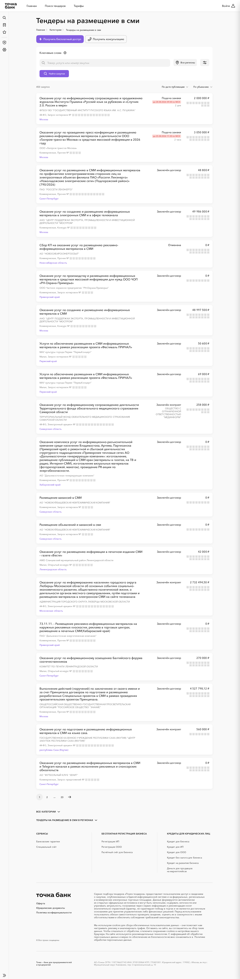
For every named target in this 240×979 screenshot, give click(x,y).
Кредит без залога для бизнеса (184, 857)
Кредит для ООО (176, 852)
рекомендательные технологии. (150, 934)
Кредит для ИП (175, 846)
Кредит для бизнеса (178, 841)
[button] (185, 62)
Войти (226, 5)
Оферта (40, 903)
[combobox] (175, 86)
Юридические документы (50, 907)
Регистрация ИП (110, 841)
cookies (116, 925)
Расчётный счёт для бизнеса (117, 852)
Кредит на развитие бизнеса (183, 863)
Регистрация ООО (112, 846)
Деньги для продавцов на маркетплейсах (180, 870)
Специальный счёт (46, 846)
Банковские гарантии (48, 841)
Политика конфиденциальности (54, 912)
